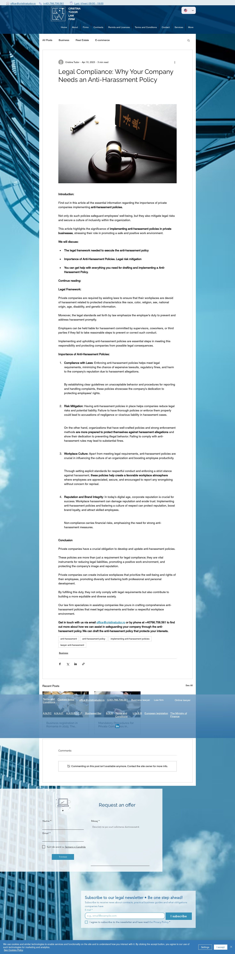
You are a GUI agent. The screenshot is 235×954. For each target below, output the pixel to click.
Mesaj (94, 821)
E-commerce (102, 40)
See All (189, 685)
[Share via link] (83, 663)
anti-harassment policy (93, 638)
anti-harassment (68, 638)
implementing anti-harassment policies (130, 638)
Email (46, 833)
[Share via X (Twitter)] (67, 663)
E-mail (89, 910)
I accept (221, 947)
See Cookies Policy (13, 950)
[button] (188, 40)
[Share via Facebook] (59, 663)
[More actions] (175, 62)
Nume (46, 821)
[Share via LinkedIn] (75, 663)
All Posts (47, 40)
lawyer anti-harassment (72, 645)
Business (64, 40)
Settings (205, 947)
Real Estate (82, 40)
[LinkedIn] (117, 726)
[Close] (231, 947)
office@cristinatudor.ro (23, 3)
